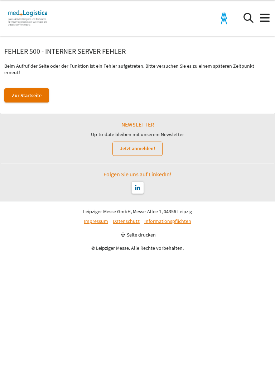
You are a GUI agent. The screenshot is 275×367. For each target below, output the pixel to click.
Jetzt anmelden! (137, 148)
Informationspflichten (167, 221)
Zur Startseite (27, 95)
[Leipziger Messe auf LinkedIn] (137, 187)
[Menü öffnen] (264, 18)
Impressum (96, 221)
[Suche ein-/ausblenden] (248, 18)
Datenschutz (126, 221)
